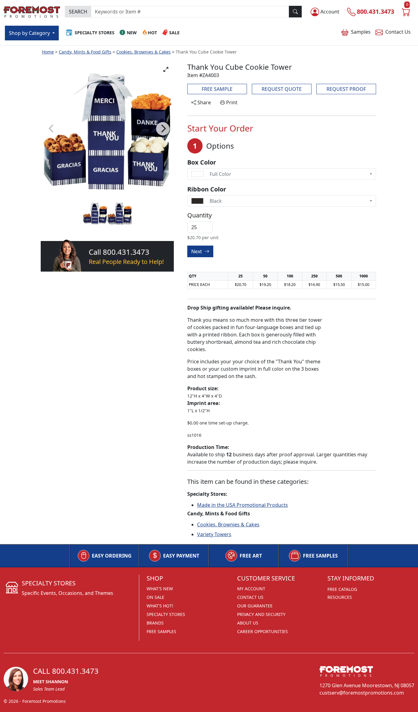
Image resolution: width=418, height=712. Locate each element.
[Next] (163, 128)
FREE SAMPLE (217, 89)
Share (203, 102)
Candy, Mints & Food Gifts (85, 52)
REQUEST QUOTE (282, 89)
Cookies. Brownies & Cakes (143, 52)
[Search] (295, 11)
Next (197, 251)
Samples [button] (361, 31)
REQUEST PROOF (346, 89)
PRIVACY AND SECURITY (261, 614)
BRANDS (155, 623)
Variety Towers (214, 534)
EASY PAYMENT (181, 555)
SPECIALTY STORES (166, 614)
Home (48, 52)
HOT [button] (152, 32)
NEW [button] (132, 32)
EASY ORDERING (112, 555)
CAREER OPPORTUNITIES (262, 631)
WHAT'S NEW (160, 588)
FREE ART (251, 555)
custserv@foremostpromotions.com (361, 692)
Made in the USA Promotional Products (242, 505)
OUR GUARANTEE (255, 606)
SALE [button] (174, 32)
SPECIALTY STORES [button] (94, 32)
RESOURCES (339, 597)
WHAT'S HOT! (160, 606)
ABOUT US (247, 623)
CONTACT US (250, 597)
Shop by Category (30, 33)
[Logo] (32, 11)
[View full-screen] (166, 69)
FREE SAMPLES (320, 555)
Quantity (199, 215)
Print (231, 102)
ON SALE (155, 597)
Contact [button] (398, 31)
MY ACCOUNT (251, 588)
